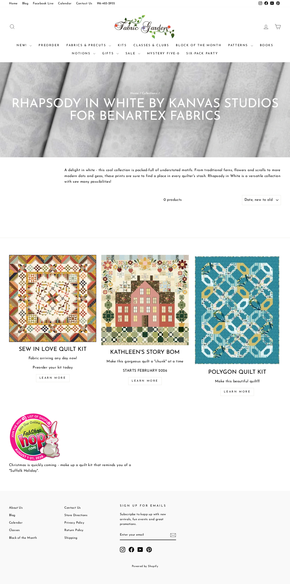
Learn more (52, 378)
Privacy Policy (74, 522)
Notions (82, 53)
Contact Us (84, 3)
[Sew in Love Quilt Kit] (52, 298)
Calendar (64, 3)
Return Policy (73, 530)
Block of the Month (198, 45)
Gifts (108, 53)
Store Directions (75, 515)
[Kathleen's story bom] (144, 300)
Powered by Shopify (145, 566)
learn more (145, 381)
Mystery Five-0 (163, 53)
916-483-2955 (106, 3)
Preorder (49, 45)
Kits (122, 45)
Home (13, 3)
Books (266, 45)
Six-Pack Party (202, 53)
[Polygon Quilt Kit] (237, 310)
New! (22, 45)
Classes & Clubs (151, 45)
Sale (131, 53)
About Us (16, 507)
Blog (25, 3)
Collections (149, 93)
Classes (14, 530)
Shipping (70, 537)
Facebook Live (43, 3)
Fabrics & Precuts (87, 45)
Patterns (238, 45)
